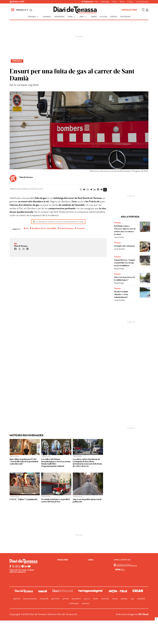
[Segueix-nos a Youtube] (29, 566)
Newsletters (129, 10)
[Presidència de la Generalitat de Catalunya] (125, 566)
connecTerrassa (142, 2)
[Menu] (12, 10)
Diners (94, 17)
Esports (113, 17)
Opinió (72, 17)
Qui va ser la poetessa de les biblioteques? (124, 278)
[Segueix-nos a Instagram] (16, 566)
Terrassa (33, 17)
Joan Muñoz (119, 237)
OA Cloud (143, 614)
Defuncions (125, 17)
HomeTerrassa (66, 228)
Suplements (88, 2)
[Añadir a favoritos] (105, 189)
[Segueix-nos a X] (13, 566)
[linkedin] (27, 249)
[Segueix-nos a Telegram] (22, 566)
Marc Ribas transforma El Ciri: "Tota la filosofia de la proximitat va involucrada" (24, 461)
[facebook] (15, 249)
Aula (96, 2)
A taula (130, 2)
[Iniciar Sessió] (147, 10)
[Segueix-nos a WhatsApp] (19, 566)
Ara (26, 228)
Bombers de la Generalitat (43, 228)
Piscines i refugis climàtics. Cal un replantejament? (121, 294)
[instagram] (23, 249)
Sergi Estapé (119, 269)
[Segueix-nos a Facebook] (10, 566)
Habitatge (105, 2)
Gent (83, 17)
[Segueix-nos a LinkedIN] (26, 566)
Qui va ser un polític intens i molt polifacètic (87, 500)
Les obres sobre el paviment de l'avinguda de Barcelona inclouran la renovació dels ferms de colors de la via (87, 462)
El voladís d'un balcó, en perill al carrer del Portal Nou (55, 500)
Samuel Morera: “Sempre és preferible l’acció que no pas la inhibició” (124, 263)
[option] (79, 132)
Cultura (103, 17)
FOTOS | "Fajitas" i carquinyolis (23, 499)
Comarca (47, 17)
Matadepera (59, 17)
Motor (114, 2)
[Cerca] (143, 10)
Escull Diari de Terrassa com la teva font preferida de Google (60, 221)
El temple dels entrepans (124, 246)
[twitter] (19, 249)
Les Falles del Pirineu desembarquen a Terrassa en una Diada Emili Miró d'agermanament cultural (55, 462)
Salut (122, 2)
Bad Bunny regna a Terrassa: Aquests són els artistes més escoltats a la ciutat (125, 230)
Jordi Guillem (119, 249)
